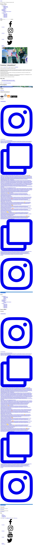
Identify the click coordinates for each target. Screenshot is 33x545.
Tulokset (3, 303)
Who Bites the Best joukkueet (7, 11)
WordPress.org (4, 516)
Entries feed (3, 515)
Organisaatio (3, 9)
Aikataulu (5, 12)
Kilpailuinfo (3, 10)
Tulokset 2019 (5, 14)
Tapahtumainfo (4, 5)
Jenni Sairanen (2, 509)
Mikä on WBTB (6, 6)
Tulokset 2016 (5, 16)
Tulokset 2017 (5, 15)
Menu (1, 20)
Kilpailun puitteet (6, 297)
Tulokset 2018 (5, 305)
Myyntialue (5, 8)
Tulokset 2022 (5, 13)
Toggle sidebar (2, 90)
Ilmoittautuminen (4, 300)
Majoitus (5, 298)
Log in (3, 514)
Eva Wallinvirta (2, 511)
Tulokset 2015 (5, 17)
